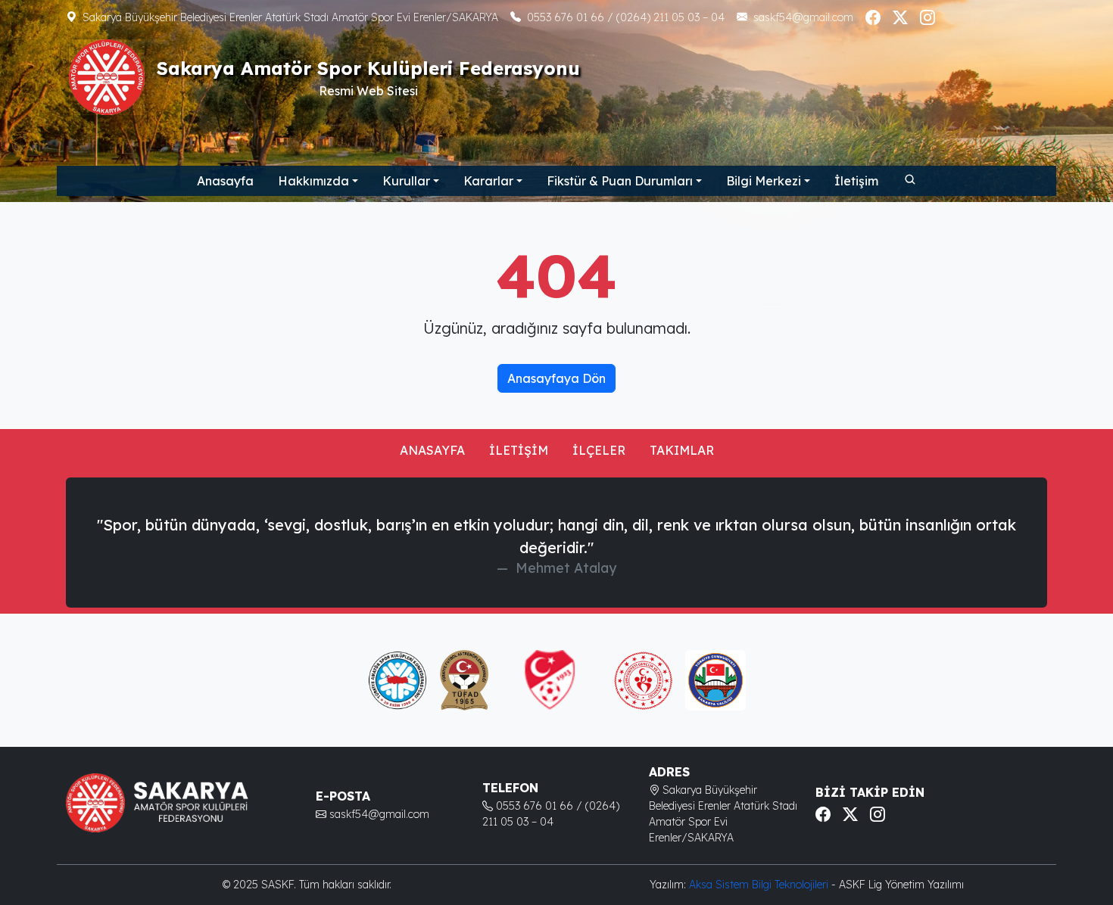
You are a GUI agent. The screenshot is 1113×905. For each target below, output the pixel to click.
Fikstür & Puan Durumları (620, 180)
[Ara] (909, 178)
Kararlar (488, 180)
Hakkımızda (313, 180)
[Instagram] (927, 17)
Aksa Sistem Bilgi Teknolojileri (760, 884)
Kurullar (406, 180)
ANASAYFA (432, 450)
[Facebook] (873, 17)
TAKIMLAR (682, 450)
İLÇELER (598, 450)
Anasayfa (225, 180)
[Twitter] (900, 17)
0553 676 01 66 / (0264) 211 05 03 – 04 (626, 17)
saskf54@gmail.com (803, 17)
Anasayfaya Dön (556, 378)
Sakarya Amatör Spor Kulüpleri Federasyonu (368, 68)
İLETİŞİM (518, 450)
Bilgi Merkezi (763, 180)
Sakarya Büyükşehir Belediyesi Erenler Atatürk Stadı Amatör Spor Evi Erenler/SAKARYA (290, 17)
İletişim (856, 180)
